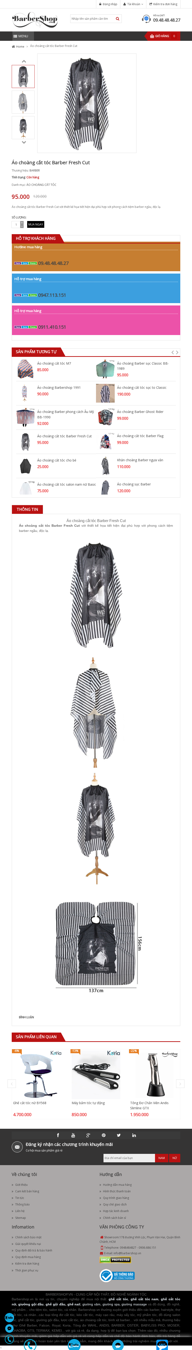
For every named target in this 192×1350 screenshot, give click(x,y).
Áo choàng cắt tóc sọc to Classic (141, 387)
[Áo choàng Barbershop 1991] (25, 393)
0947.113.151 (52, 295)
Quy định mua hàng (28, 1257)
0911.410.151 (52, 327)
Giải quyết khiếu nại (28, 1244)
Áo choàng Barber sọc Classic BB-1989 (143, 366)
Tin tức (19, 1198)
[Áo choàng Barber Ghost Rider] (105, 417)
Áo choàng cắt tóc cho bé (56, 460)
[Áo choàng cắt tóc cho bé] (25, 466)
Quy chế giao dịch (115, 1204)
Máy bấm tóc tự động (88, 1103)
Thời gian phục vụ (26, 1270)
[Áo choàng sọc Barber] (105, 490)
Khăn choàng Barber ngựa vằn (140, 460)
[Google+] (88, 1135)
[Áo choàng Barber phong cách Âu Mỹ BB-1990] (25, 417)
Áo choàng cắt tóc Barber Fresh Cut (64, 436)
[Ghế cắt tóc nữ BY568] (37, 1074)
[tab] (27, 509)
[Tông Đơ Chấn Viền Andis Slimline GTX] (154, 1074)
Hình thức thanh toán (117, 1191)
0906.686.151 (147, 1248)
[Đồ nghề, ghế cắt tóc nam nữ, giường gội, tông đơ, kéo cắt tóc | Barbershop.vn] (35, 20)
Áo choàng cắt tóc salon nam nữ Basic (66, 484)
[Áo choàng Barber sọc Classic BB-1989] (105, 369)
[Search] (117, 19)
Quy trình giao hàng (116, 1198)
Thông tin (27, 509)
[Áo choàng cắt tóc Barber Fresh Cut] (23, 76)
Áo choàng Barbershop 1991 (59, 387)
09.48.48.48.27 (166, 20)
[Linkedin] (134, 1135)
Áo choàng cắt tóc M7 (54, 363)
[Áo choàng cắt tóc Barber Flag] (105, 441)
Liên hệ (20, 1211)
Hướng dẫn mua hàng (117, 1185)
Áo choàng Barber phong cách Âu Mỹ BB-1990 (65, 414)
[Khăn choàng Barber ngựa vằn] (105, 466)
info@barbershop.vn (127, 1253)
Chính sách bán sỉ (114, 1218)
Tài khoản (133, 4)
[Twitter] (119, 1135)
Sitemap (20, 1218)
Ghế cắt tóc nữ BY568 (29, 1103)
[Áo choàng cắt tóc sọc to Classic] (105, 393)
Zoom (131, 147)
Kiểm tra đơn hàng (165, 4)
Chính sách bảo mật (28, 1237)
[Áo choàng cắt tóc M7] (25, 369)
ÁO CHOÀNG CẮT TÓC (41, 185)
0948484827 (128, 1248)
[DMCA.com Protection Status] (115, 1260)
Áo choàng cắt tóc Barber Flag (140, 436)
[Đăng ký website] (117, 1276)
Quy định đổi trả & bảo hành (33, 1250)
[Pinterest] (103, 1135)
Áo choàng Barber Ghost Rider (140, 411)
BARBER (35, 170)
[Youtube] (73, 1135)
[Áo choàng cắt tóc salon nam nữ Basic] (25, 490)
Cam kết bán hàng (27, 1191)
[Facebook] (58, 1135)
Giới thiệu (21, 1185)
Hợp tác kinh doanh (116, 1211)
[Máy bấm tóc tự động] (96, 1074)
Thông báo (22, 1204)
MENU (23, 36)
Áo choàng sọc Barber (134, 484)
